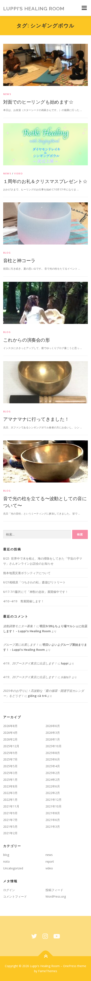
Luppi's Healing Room (33, 8)
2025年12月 (11, 746)
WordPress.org (56, 896)
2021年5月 (10, 827)
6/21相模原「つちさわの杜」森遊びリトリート (34, 582)
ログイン (9, 890)
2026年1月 (53, 739)
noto (6, 861)
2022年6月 (53, 786)
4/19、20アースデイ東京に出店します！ (30, 663)
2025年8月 (53, 753)
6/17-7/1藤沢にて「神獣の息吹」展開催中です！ (35, 592)
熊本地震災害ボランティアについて (27, 573)
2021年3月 (53, 827)
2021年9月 (10, 813)
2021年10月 (54, 806)
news (7, 94)
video (18, 173)
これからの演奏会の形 (26, 340)
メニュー (84, 8)
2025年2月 (53, 773)
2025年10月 (54, 746)
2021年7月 (10, 820)
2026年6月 (53, 726)
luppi (64, 663)
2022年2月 (53, 793)
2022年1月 (10, 800)
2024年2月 (53, 780)
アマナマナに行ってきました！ (36, 419)
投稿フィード (54, 890)
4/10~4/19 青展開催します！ (23, 601)
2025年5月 (10, 766)
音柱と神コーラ (19, 260)
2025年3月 (10, 773)
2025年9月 (10, 753)
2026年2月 (10, 739)
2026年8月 (10, 726)
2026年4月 (10, 733)
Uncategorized (13, 868)
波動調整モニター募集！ (19, 626)
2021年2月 (10, 833)
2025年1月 (10, 780)
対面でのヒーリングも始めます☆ (38, 102)
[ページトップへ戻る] (45, 956)
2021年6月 (53, 820)
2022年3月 (10, 793)
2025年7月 (10, 759)
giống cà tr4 (37, 696)
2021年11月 (11, 806)
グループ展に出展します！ (21, 645)
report (50, 861)
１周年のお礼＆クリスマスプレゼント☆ (45, 181)
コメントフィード (15, 896)
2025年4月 (53, 766)
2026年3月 (53, 733)
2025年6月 (53, 759)
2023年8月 (10, 786)
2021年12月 (54, 800)
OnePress (69, 966)
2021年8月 (53, 813)
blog (7, 252)
